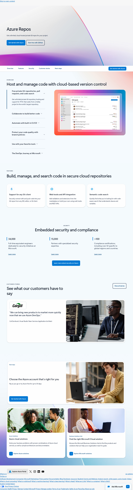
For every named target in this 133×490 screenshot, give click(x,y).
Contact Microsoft (29, 489)
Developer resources (70, 479)
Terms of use (56, 489)
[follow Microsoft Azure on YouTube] (43, 471)
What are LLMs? (81, 481)
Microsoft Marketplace (31, 479)
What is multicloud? (24, 481)
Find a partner (44, 479)
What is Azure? (5, 474)
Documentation (54, 479)
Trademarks (65, 489)
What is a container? (93, 481)
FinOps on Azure (5, 476)
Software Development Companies (12, 479)
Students (80, 479)
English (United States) (7, 484)
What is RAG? (105, 481)
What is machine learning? (40, 481)
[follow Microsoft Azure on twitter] (30, 471)
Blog (61, 479)
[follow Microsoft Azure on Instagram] (34, 471)
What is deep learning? (57, 481)
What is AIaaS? (70, 481)
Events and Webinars (91, 479)
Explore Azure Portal (19, 471)
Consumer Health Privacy (8, 489)
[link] (10, 69)
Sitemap (20, 489)
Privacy (38, 489)
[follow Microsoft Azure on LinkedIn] (39, 471)
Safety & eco (73, 489)
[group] (66, 321)
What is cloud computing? (8, 481)
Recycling (81, 489)
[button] (118, 486)
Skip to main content (7, 1)
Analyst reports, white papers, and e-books (112, 479)
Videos (129, 479)
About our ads (90, 489)
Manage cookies (46, 489)
